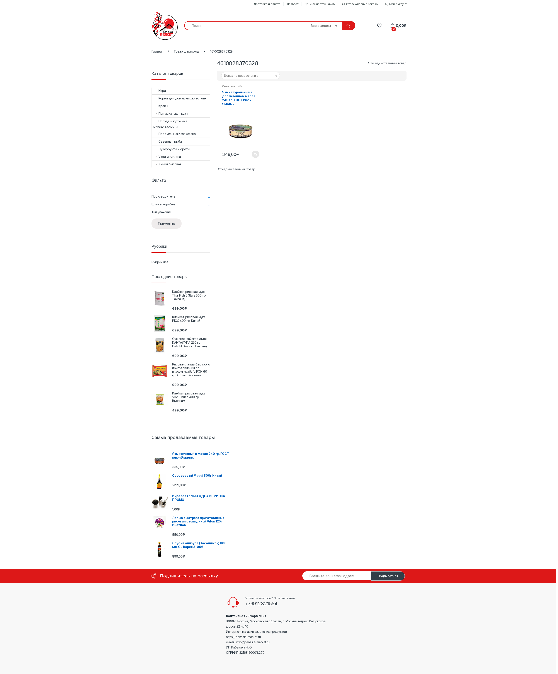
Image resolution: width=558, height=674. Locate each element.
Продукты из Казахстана (177, 134)
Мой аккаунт (398, 4)
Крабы (163, 106)
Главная (157, 51)
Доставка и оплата (267, 4)
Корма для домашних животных (182, 98)
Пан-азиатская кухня (173, 113)
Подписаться (388, 576)
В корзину (255, 154)
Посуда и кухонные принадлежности (169, 123)
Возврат (292, 4)
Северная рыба (232, 86)
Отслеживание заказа (362, 4)
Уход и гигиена (169, 157)
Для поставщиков (322, 4)
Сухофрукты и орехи (173, 149)
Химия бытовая (170, 164)
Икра (162, 90)
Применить (166, 223)
